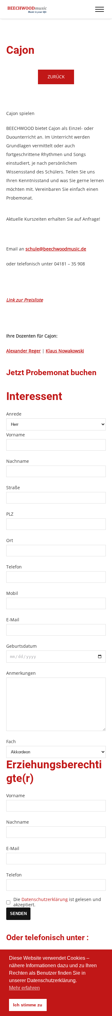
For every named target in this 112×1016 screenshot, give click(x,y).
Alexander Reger (23, 351)
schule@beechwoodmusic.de (56, 249)
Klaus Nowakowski (65, 351)
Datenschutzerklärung (44, 899)
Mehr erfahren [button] (24, 988)
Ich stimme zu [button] (27, 1004)
